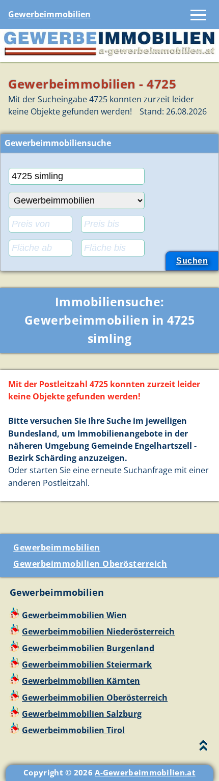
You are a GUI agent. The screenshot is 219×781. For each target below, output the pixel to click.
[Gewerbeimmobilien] (109, 55)
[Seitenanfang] (203, 748)
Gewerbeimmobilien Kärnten (81, 680)
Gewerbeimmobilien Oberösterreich (90, 563)
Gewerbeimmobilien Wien (74, 615)
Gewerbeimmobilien (49, 14)
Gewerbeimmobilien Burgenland (88, 648)
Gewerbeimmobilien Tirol (73, 730)
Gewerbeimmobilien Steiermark (87, 664)
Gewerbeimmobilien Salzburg (82, 713)
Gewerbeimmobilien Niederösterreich (98, 631)
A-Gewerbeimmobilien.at (145, 772)
